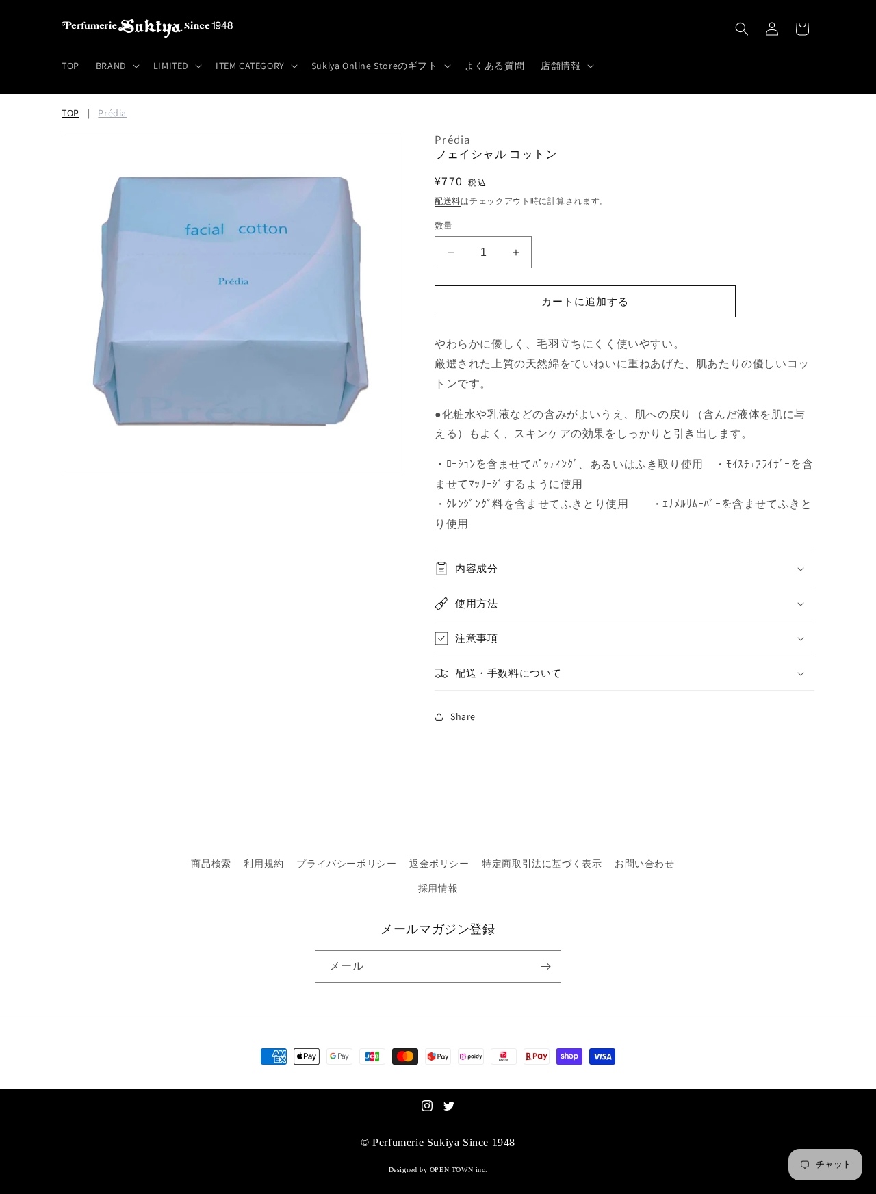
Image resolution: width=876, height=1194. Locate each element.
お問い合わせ (645, 863)
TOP (70, 113)
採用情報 (438, 888)
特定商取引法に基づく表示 (542, 863)
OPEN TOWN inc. (458, 1169)
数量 (444, 225)
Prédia (112, 113)
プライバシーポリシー (346, 863)
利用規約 (263, 863)
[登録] (545, 966)
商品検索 (211, 863)
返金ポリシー (439, 863)
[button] (116, 65)
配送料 (448, 201)
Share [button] (463, 716)
